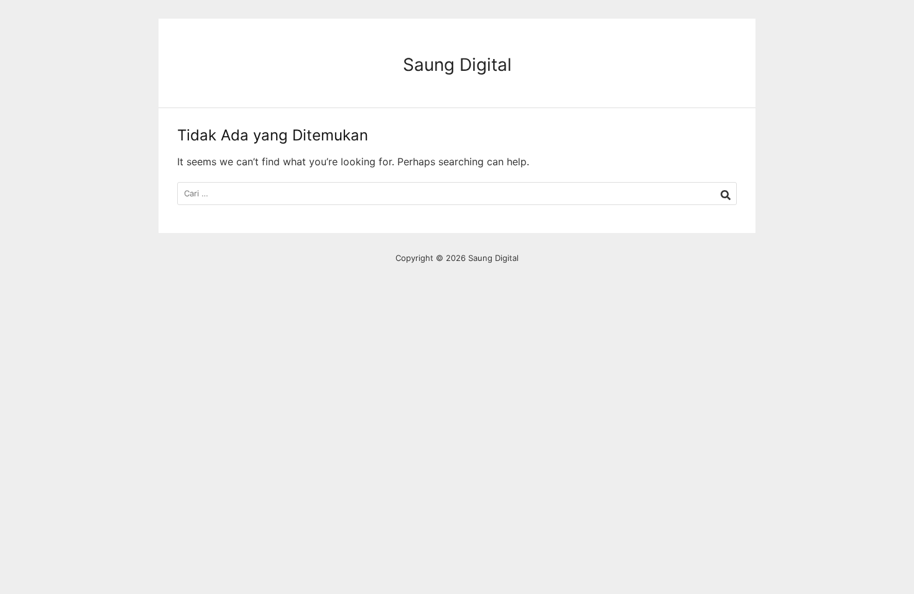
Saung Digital (457, 64)
